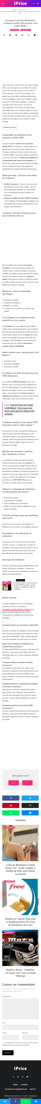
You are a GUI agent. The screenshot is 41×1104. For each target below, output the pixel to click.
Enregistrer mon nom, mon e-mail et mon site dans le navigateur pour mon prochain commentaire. (20, 1044)
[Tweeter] (10, 35)
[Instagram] (22, 1076)
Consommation (25, 29)
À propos (24, 1085)
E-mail (4, 1033)
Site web (25, 1033)
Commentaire (7, 996)
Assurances (15, 29)
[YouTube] (27, 1076)
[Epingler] (16, 35)
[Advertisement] (20, 62)
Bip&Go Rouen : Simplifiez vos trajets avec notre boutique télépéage (20, 972)
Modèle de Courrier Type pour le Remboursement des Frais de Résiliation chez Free (20, 921)
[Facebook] (13, 1076)
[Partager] (4, 35)
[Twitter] (18, 1076)
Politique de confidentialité (16, 1089)
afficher (13, 127)
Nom (4, 1023)
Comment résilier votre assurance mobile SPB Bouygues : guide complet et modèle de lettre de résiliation (25, 586)
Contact (32, 1089)
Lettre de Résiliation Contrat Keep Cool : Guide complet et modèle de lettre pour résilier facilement (20, 869)
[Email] (22, 35)
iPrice (15, 1085)
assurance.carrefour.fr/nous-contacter (16, 609)
